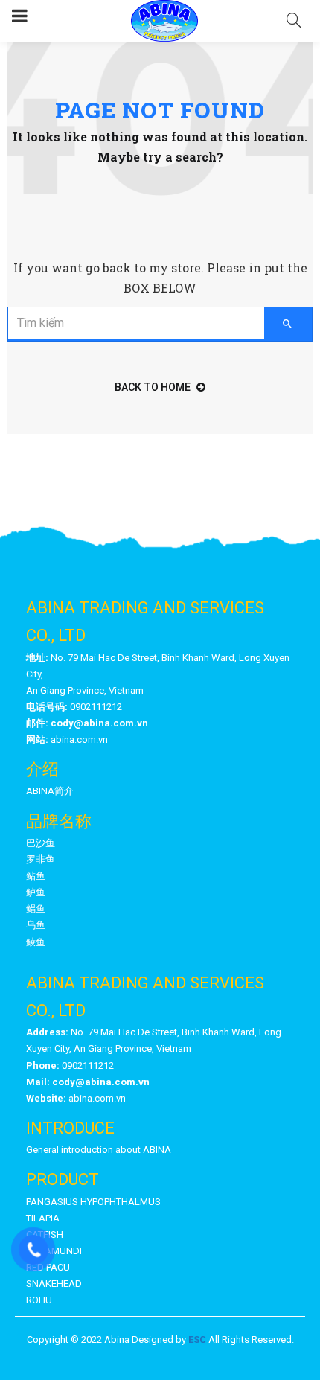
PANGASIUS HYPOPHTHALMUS (93, 1201)
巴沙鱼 (40, 843)
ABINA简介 (50, 790)
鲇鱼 (35, 875)
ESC (197, 1339)
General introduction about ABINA (98, 1149)
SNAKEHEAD (54, 1283)
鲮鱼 (35, 942)
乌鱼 (35, 924)
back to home (153, 387)
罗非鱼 (40, 859)
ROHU (39, 1300)
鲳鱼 (35, 908)
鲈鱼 (35, 892)
